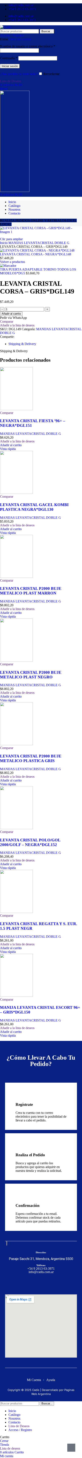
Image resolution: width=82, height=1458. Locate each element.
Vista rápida (8, 449)
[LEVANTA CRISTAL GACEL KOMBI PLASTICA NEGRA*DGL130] (16, 493)
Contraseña (8, 58)
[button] (11, 445)
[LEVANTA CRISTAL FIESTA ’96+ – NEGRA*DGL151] (16, 409)
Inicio (4, 243)
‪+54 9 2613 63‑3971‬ (41, 1268)
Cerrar (4, 1441)
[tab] (22, 344)
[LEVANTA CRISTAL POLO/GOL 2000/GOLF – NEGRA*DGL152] (16, 828)
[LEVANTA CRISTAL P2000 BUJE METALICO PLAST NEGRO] (16, 660)
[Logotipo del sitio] (5, 27)
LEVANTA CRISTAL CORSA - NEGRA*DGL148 (35, 254)
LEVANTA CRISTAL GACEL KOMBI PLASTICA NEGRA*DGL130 (34, 507)
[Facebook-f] (34, 1283)
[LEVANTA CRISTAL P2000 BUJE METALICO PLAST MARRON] (16, 576)
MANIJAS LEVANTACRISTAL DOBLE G (38, 243)
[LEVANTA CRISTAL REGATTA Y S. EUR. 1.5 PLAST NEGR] (16, 912)
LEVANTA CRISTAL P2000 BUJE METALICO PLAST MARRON (30, 590)
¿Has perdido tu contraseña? (18, 74)
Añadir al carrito (11, 313)
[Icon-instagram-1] (48, 1283)
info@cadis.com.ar (41, 1272)
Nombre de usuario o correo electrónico (27, 46)
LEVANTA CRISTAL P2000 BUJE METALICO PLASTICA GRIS (30, 758)
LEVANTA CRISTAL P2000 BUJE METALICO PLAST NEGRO (30, 674)
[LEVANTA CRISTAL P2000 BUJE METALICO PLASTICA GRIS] (16, 744)
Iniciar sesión (10, 66)
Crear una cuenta (19, 39)
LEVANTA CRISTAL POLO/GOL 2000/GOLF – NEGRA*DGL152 (30, 842)
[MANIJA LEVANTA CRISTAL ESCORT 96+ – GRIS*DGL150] (16, 995)
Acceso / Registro (20, 1430)
